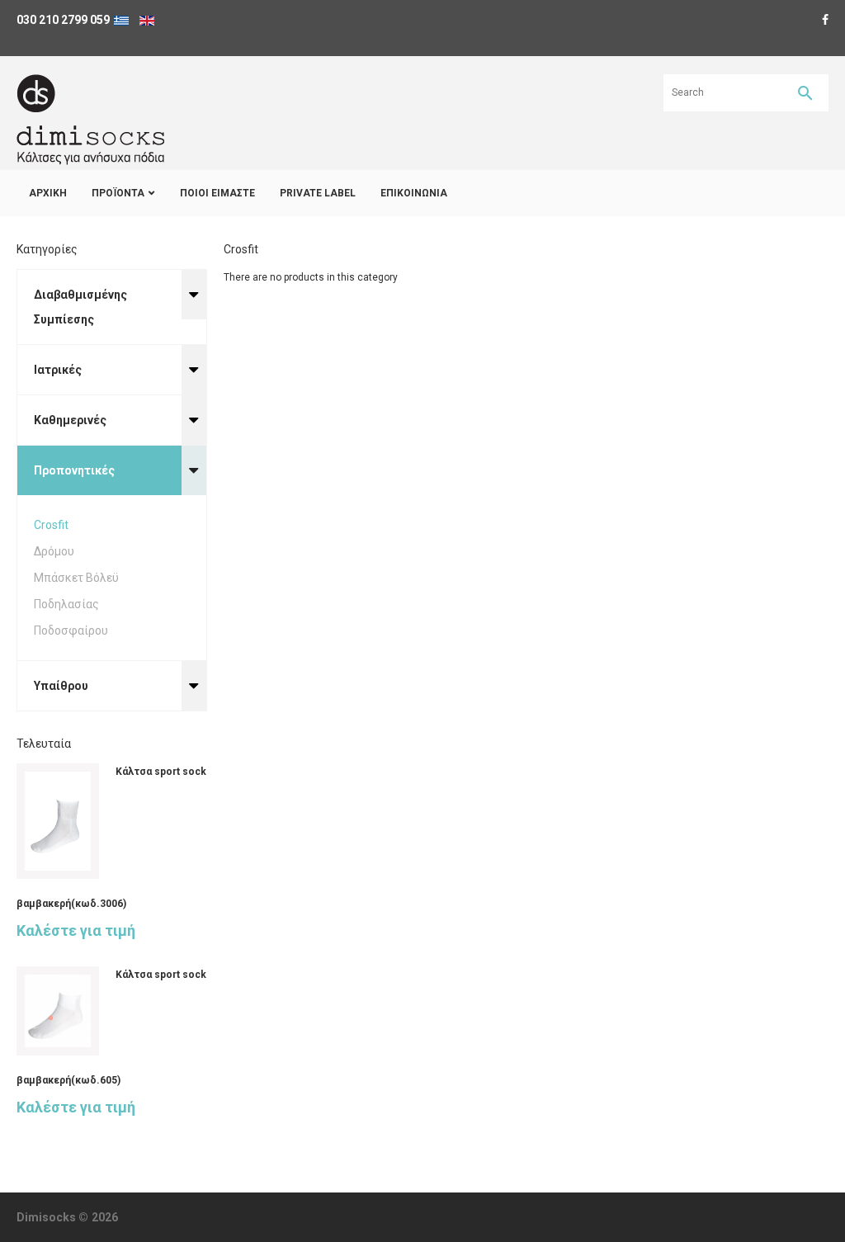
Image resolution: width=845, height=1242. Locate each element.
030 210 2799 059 (63, 19)
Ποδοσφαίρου (71, 630)
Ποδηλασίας (66, 604)
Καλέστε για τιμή (76, 930)
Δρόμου (54, 551)
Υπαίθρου (61, 685)
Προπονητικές (74, 470)
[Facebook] (825, 20)
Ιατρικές (58, 369)
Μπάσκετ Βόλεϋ (76, 577)
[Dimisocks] (91, 119)
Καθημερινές (70, 420)
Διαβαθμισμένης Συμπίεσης (80, 307)
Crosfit (51, 524)
